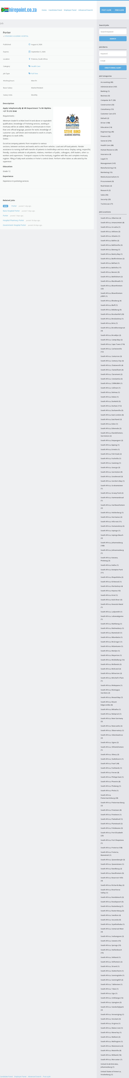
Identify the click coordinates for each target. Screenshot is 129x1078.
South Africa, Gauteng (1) (111, 463)
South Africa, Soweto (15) (111, 941)
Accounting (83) (107, 82)
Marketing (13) (106, 172)
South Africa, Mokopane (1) (111, 685)
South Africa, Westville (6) (111, 1050)
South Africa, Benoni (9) (110, 272)
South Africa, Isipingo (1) (110, 530)
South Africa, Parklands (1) (111, 768)
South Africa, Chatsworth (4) (112, 365)
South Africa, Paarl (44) (110, 763)
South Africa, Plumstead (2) (111, 823)
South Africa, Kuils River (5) (111, 600)
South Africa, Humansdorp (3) (112, 526)
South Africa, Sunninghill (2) (112, 980)
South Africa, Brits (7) (109, 323)
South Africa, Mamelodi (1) (111, 633)
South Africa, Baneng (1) (110, 249)
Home (44, 10)
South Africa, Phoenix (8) (110, 781)
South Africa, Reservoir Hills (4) (112, 879)
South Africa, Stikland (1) (111, 957)
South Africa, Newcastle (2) (111, 726)
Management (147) (108, 163)
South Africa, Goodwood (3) (112, 476)
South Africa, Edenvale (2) (111, 428)
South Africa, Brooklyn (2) (111, 335)
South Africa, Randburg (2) (111, 869)
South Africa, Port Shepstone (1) (112, 841)
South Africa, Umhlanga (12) (112, 998)
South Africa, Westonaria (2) (112, 1046)
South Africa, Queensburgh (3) (113, 859)
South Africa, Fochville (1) (111, 458)
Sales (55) (104, 195)
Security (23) (106, 199)
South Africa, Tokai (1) (109, 989)
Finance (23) (105, 136)
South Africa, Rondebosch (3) (112, 897)
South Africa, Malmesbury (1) (112, 628)
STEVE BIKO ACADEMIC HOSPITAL (16, 36)
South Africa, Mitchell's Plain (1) (112, 679)
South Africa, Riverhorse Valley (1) (110, 891)
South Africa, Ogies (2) (110, 742)
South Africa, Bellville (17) (111, 267)
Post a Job (47, 1076)
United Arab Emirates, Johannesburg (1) (109, 1065)
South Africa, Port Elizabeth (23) (112, 834)
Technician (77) (107, 204)
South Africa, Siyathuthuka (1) (112, 924)
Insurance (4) (106, 154)
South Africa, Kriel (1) (109, 595)
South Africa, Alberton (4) (111, 218)
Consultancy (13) (107, 109)
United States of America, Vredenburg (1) (111, 1073)
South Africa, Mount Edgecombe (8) (109, 703)
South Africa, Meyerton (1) (111, 655)
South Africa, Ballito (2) (110, 240)
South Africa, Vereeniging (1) (112, 1014)
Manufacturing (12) (108, 168)
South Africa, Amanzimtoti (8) (112, 222)
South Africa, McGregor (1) (111, 642)
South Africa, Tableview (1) (111, 984)
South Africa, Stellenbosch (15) (111, 951)
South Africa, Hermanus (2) (111, 517)
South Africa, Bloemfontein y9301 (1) (111, 294)
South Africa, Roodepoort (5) (112, 902)
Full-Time (34, 73)
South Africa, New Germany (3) (112, 720)
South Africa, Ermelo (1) (110, 449)
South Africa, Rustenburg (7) (112, 906)
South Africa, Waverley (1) (111, 1032)
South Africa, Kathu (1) (110, 565)
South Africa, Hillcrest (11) (111, 521)
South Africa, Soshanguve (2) (112, 936)
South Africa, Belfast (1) (110, 263)
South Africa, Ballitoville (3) (111, 245)
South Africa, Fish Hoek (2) (111, 454)
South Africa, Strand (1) (110, 966)
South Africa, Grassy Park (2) (112, 493)
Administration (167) (109, 87)
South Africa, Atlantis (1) (110, 236)
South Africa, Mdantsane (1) (112, 646)
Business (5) (105, 96)
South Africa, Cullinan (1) (110, 388)
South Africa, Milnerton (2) (111, 673)
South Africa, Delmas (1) (110, 392)
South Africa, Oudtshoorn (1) (112, 759)
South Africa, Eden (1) (109, 424)
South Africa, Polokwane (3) (112, 828)
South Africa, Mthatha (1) (111, 709)
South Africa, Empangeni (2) (112, 440)
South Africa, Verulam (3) (111, 1019)
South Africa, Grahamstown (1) (112, 487)
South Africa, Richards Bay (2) (112, 885)
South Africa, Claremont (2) (111, 374)
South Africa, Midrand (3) (111, 669)
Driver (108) (105, 123)
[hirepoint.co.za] (19, 9)
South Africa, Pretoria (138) (111, 847)
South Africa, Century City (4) (112, 361)
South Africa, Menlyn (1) (110, 651)
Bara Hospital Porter (11, 211)
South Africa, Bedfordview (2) (112, 258)
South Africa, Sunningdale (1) (112, 975)
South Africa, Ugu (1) (109, 993)
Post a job (106, 10)
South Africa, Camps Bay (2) (111, 340)
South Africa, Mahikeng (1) (111, 624)
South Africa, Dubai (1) (110, 397)
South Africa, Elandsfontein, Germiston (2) (112, 434)
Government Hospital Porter (14, 225)
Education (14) (106, 127)
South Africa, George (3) (110, 467)
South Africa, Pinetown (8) (111, 810)
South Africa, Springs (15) (111, 945)
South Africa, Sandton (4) (111, 915)
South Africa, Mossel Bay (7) (112, 697)
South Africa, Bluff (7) (109, 305)
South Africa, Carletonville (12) (111, 350)
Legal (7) (104, 159)
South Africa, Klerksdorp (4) (112, 586)
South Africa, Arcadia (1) (110, 227)
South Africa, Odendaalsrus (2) (112, 736)
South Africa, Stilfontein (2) (111, 962)
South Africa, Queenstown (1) (112, 864)
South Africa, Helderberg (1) (112, 512)
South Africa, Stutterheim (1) (112, 971)
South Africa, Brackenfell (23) (112, 314)
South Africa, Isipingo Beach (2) (112, 536)
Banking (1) (105, 91)
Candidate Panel (55, 10)
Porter (14, 206)
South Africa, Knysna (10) (110, 591)
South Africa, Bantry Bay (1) (111, 254)
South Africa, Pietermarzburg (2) (112, 804)
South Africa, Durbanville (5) (112, 410)
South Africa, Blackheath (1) (112, 281)
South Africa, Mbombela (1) (111, 637)
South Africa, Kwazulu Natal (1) (112, 605)
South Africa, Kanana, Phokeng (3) (109, 559)
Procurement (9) (107, 181)
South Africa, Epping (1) (110, 445)
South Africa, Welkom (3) (110, 1037)
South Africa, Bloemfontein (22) (111, 287)
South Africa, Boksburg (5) (111, 310)
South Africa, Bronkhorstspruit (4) (113, 329)
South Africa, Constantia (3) (111, 379)
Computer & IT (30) (108, 100)
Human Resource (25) (109, 150)
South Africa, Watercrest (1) (112, 1028)
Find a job (119, 10)
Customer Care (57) (108, 114)
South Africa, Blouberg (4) (111, 301)
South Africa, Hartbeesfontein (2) (113, 506)
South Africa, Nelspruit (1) (111, 714)
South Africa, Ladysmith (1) (111, 612)
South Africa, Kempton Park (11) (112, 571)
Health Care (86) (107, 145)
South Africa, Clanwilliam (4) (112, 370)
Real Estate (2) (106, 186)
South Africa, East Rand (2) (111, 419)
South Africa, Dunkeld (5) (111, 401)
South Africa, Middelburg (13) (112, 660)
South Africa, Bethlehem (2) (112, 276)
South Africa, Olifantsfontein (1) (112, 748)
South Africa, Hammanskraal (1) (112, 499)
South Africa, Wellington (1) (112, 1041)
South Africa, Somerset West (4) (112, 930)
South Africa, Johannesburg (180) (112, 544)
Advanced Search (85, 10)
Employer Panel (70, 10)
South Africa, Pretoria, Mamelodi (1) (110, 853)
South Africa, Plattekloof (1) (112, 819)
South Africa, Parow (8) (110, 772)
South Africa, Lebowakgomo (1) (112, 617)
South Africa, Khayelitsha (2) (112, 577)
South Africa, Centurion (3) (111, 356)
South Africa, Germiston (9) (111, 472)
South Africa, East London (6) (112, 415)
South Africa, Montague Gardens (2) (110, 691)
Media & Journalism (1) (110, 177)
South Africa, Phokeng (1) (111, 786)
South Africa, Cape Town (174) (113, 344)
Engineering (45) (107, 132)
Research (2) (105, 190)
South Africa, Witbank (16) (111, 1055)
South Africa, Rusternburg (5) (112, 911)
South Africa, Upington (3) (111, 1002)
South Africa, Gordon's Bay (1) (112, 481)
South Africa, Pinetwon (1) (111, 814)
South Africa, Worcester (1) (111, 1059)
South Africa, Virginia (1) (110, 1023)
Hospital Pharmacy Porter (13, 220)
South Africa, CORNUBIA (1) (111, 383)
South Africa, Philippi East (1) (112, 777)
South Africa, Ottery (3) (110, 754)
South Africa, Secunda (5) (111, 920)
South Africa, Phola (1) (109, 790)
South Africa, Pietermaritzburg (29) (109, 796)
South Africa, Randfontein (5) (112, 873)
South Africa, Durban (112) (111, 406)
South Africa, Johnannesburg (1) (112, 551)
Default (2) (105, 118)
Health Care (35, 66)
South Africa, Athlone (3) (110, 231)
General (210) (106, 141)
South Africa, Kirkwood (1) (111, 582)
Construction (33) (107, 105)
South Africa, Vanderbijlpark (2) (112, 1008)
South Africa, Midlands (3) (111, 664)
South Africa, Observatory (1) (112, 730)
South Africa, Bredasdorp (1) (112, 319)
